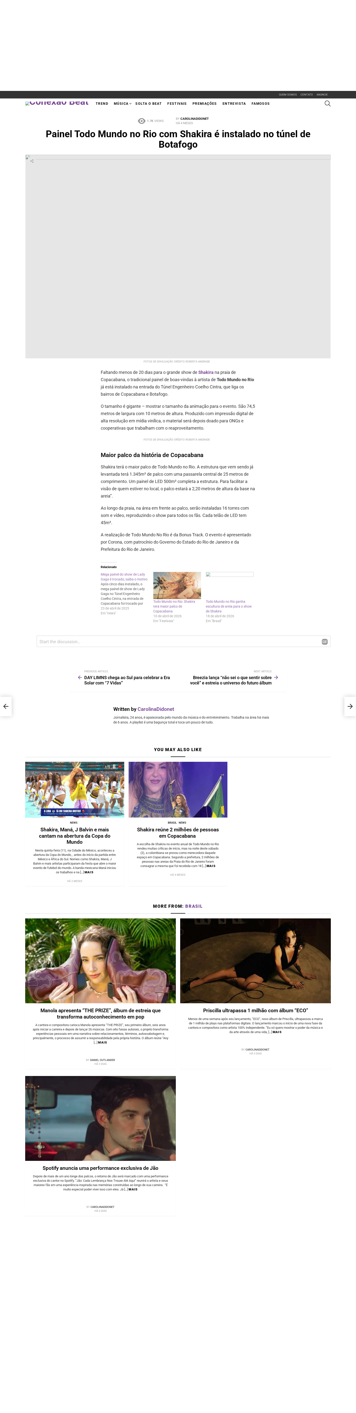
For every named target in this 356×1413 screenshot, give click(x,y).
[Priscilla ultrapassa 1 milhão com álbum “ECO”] (255, 960)
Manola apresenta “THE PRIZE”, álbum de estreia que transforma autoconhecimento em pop (100, 1014)
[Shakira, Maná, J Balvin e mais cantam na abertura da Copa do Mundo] (74, 790)
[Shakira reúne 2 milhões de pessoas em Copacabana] (178, 790)
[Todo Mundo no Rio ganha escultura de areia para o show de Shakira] (230, 585)
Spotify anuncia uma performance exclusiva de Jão (100, 1168)
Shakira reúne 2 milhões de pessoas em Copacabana (178, 833)
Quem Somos (288, 94)
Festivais (177, 103)
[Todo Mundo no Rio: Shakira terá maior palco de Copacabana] (177, 585)
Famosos (261, 103)
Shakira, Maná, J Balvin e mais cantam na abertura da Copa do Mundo (74, 836)
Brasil (172, 822)
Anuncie (322, 94)
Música (121, 103)
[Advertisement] (88, 11)
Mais (89, 872)
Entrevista (234, 103)
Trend (102, 103)
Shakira (205, 372)
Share (32, 161)
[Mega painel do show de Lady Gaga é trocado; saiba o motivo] (127, 594)
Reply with (325, 642)
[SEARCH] (328, 103)
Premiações (205, 103)
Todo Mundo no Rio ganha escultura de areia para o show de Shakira (229, 606)
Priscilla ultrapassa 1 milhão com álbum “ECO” (255, 1010)
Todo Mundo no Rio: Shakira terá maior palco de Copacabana (174, 606)
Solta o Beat (148, 103)
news (73, 822)
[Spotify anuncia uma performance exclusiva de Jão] (100, 1118)
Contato (307, 94)
